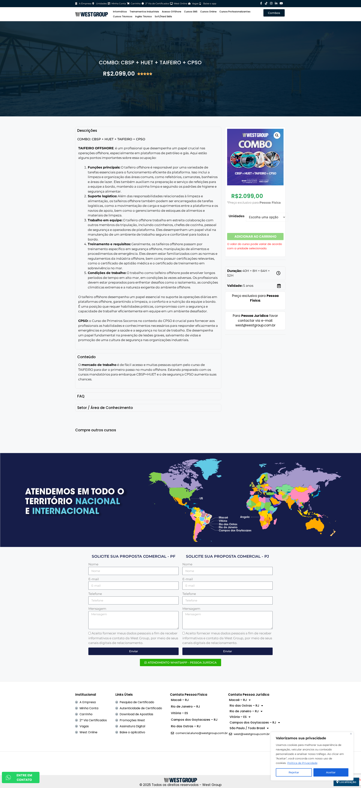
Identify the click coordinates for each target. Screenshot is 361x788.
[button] (277, 135)
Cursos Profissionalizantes (234, 11)
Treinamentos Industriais (144, 11)
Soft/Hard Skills (163, 16)
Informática (120, 11)
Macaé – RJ (180, 700)
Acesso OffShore (171, 11)
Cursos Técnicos (122, 16)
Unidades (236, 216)
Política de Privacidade (302, 763)
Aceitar (331, 772)
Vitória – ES (179, 713)
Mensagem (97, 609)
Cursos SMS (190, 11)
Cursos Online (208, 11)
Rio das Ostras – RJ (186, 726)
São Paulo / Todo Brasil (247, 728)
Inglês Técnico (143, 16)
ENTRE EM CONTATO (24, 777)
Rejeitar (294, 772)
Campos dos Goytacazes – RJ (194, 719)
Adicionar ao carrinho (255, 236)
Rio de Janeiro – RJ (185, 706)
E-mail (93, 579)
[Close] (351, 734)
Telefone (95, 594)
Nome (93, 564)
